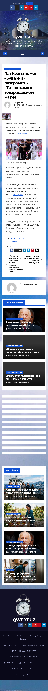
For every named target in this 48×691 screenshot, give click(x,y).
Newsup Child (35, 636)
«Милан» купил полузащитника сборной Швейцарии (31, 259)
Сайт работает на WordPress (13, 636)
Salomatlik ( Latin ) (13, 514)
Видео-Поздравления (33, 669)
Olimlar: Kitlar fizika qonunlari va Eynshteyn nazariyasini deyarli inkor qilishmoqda (22, 492)
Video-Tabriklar (17, 669)
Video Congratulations (24, 675)
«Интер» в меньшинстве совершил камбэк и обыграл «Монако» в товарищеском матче (16, 264)
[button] (39, 53)
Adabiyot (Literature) (30, 663)
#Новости (37, 105)
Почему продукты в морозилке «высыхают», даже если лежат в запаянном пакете (20, 578)
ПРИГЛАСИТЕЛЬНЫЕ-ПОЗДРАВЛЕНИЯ (24, 657)
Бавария (14, 241)
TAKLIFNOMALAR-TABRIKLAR (33, 645)
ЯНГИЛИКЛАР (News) (12, 645)
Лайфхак (10, 570)
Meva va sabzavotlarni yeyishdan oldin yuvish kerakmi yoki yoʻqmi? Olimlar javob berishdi (23, 522)
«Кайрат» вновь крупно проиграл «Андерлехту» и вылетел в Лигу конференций (23, 352)
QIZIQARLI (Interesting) (12, 663)
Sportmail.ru (22, 133)
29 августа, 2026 (16, 496)
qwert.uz (20, 103)
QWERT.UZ (24, 37)
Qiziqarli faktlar (13, 486)
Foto (8, 669)
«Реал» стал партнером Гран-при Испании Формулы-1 (23, 377)
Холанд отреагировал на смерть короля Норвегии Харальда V (21, 325)
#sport (30, 105)
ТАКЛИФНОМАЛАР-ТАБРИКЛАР (24, 651)
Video (42, 663)
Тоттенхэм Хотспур (19, 238)
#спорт (16, 107)
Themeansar (24, 639)
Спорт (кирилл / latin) (12, 69)
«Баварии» (18, 194)
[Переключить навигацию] (22, 53)
